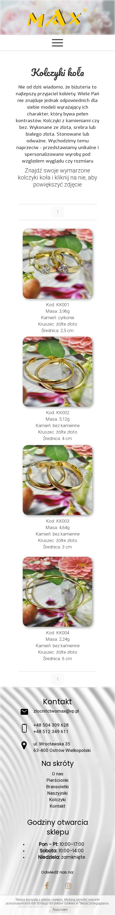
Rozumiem (60, 910)
